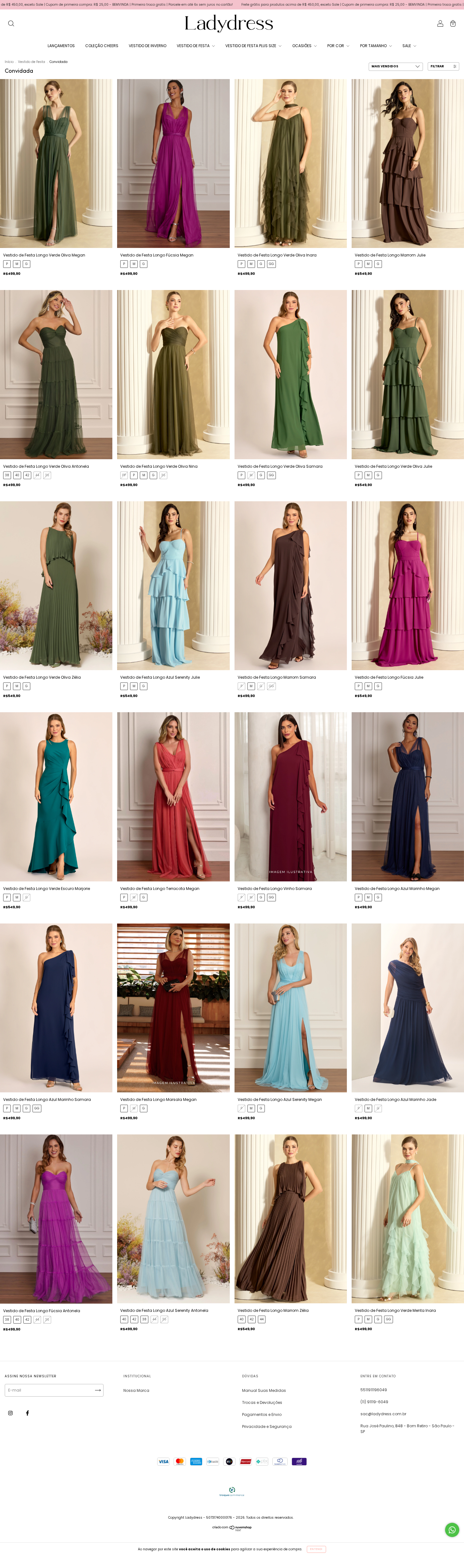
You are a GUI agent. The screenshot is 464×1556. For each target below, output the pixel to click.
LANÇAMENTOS (61, 45)
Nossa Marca (136, 1390)
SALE (407, 45)
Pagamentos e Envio (262, 1414)
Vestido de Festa (31, 61)
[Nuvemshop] (232, 1530)
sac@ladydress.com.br (383, 1414)
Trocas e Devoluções (262, 1402)
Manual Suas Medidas (264, 1390)
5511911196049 (373, 1389)
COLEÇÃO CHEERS (101, 45)
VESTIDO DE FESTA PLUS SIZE (251, 45)
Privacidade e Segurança (267, 1426)
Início (9, 61)
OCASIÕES (302, 45)
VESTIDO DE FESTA (194, 45)
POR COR (336, 45)
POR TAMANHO (374, 45)
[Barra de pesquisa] (11, 24)
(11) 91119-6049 (374, 1402)
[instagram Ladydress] (11, 1413)
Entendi (316, 1549)
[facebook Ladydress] (27, 1413)
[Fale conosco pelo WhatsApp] (452, 1530)
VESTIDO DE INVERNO (147, 45)
